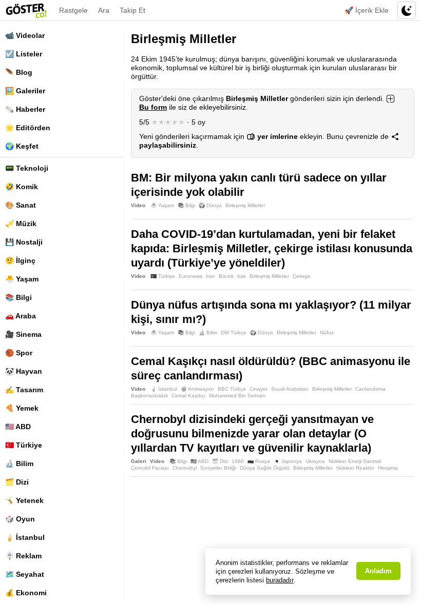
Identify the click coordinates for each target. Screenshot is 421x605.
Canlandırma (370, 389)
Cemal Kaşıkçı (188, 395)
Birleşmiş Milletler (245, 205)
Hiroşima (388, 468)
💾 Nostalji (24, 242)
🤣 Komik (21, 187)
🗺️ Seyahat (24, 574)
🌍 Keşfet (22, 146)
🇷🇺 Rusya (258, 461)
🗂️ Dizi (17, 482)
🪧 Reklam (23, 556)
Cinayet (258, 389)
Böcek (226, 276)
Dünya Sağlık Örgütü (265, 468)
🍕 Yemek (22, 408)
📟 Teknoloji (26, 168)
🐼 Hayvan (23, 371)
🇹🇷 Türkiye (23, 445)
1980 (238, 461)
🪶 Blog (18, 72)
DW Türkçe (233, 332)
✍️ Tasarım (24, 390)
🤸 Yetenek (24, 500)
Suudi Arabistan (290, 389)
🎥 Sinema (23, 334)
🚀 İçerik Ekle (367, 10)
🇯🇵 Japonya (288, 461)
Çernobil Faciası (150, 468)
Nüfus (327, 332)
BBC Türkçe (232, 389)
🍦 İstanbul (25, 537)
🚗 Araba (20, 316)
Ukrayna (315, 461)
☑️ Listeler (23, 54)
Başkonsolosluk (149, 395)
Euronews (190, 276)
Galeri (138, 461)
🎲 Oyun (20, 519)
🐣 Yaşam (22, 279)
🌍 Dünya (210, 205)
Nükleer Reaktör (355, 468)
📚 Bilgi (18, 297)
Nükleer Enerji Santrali (355, 461)
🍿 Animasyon (197, 389)
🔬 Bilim (19, 463)
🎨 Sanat (20, 205)
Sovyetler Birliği (218, 468)
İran (210, 276)
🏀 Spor (18, 353)
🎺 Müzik (20, 223)
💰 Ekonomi (26, 593)
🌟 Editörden (27, 128)
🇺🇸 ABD (18, 426)
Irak (241, 276)
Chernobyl (185, 468)
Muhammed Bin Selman (237, 395)
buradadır (280, 580)
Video (138, 205)
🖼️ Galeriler (25, 91)
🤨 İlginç (20, 260)
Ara (103, 10)
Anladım (378, 571)
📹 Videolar (25, 35)
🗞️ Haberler (25, 109)
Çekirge (302, 276)
